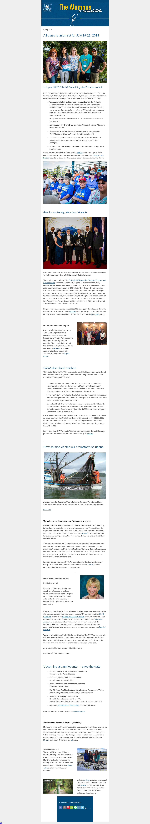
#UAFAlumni (63, 802)
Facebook (56, 348)
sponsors (72, 311)
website (90, 434)
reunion (79, 153)
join (72, 740)
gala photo (95, 314)
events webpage (79, 711)
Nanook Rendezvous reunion (68, 705)
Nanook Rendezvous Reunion (73, 617)
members (86, 780)
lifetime (46, 740)
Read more (47, 510)
